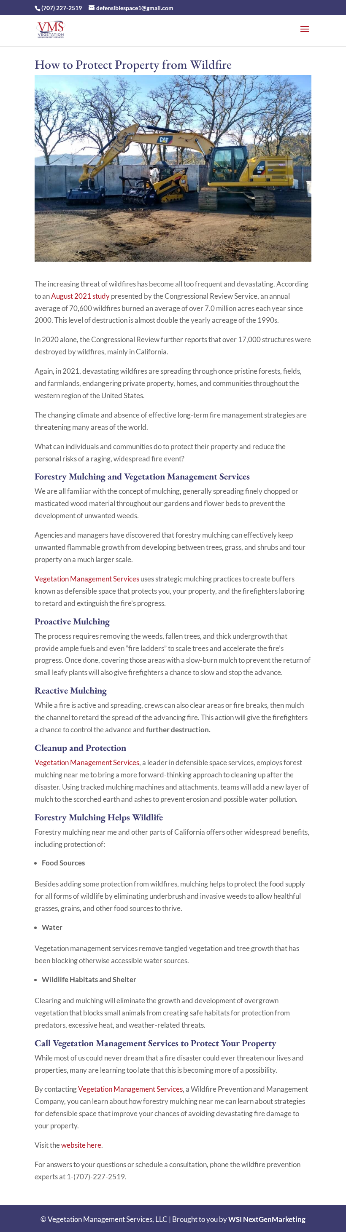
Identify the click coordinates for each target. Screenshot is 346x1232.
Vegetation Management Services (87, 578)
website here (81, 1145)
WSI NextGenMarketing (266, 1219)
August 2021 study (80, 296)
